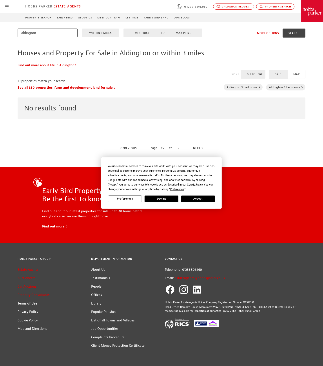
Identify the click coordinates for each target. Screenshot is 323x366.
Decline (161, 198)
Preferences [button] (177, 189)
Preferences (125, 198)
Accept (198, 198)
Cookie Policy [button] (195, 184)
